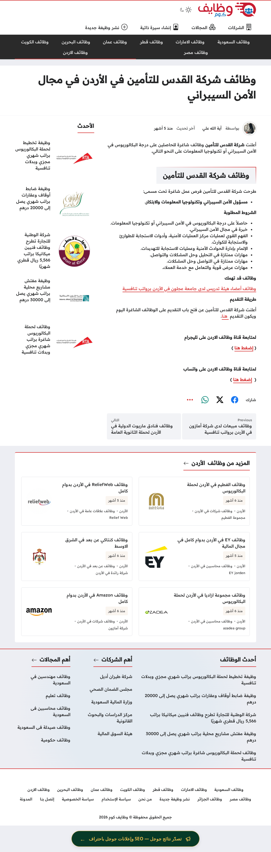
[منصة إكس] (219, 400)
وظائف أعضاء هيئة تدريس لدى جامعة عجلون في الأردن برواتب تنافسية (189, 288)
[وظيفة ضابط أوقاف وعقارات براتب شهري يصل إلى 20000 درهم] (54, 205)
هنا (225, 316)
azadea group (234, 628)
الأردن (198, 463)
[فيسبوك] (234, 400)
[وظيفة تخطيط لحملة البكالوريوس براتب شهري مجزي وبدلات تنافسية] (54, 159)
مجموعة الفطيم (233, 517)
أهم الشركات (117, 659)
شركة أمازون (118, 628)
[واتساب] (204, 400)
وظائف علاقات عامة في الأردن (92, 511)
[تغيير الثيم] (185, 9)
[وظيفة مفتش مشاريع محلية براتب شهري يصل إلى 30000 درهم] (54, 297)
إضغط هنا (243, 347)
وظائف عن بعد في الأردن (96, 566)
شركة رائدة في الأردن (112, 573)
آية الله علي (212, 128)
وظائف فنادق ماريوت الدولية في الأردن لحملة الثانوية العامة (142, 429)
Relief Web (118, 517)
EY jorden (237, 573)
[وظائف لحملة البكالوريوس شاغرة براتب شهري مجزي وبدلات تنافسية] (54, 343)
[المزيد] (190, 400)
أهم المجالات (55, 659)
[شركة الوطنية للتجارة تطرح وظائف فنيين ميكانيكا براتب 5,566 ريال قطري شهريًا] (54, 251)
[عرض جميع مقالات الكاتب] (249, 128)
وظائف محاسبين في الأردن (211, 566)
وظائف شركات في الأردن (213, 511)
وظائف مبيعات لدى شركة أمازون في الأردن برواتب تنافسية (220, 429)
